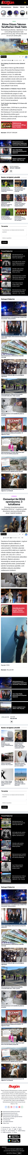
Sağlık (15, 1129)
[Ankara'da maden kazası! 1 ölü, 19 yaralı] (7, 756)
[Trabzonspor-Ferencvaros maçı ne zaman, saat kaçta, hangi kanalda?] (21, 197)
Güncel (22, 7)
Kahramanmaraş (6, 7)
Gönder (4, 242)
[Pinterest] (11, 1107)
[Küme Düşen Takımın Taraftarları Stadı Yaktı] (14, 47)
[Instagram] (14, 1107)
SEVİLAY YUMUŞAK (7, 60)
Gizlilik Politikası (21, 1130)
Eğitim (20, 1129)
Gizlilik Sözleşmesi (6, 1132)
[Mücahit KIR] (5, 717)
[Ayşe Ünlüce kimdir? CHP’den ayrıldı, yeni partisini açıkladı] (21, 756)
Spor (14, 21)
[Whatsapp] (22, 1107)
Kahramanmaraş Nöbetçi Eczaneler (11, 1111)
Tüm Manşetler (6, 1119)
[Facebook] (6, 1107)
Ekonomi (4, 1129)
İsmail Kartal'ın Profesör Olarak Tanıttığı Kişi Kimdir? (6, 218)
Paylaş (4, 56)
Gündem (15, 7)
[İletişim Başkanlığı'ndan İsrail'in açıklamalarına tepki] (7, 736)
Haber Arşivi (6, 1123)
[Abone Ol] (26, 57)
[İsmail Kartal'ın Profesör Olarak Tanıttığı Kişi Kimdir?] (7, 212)
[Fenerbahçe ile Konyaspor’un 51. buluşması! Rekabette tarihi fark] (7, 183)
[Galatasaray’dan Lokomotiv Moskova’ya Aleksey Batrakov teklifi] (7, 197)
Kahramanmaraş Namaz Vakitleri (10, 1115)
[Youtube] (19, 1107)
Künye (3, 1130)
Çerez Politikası (11, 1130)
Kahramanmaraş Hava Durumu (10, 1113)
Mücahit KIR (7, 537)
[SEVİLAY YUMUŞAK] (4, 169)
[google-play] (14, 1141)
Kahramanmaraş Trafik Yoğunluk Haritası (12, 1116)
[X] (8, 1107)
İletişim (15, 1132)
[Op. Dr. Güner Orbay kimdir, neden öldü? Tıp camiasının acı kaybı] (7, 774)
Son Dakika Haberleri (8, 1121)
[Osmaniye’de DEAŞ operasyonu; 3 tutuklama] (14, 524)
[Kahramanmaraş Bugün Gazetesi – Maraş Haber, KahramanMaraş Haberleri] (7, 2)
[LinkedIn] (16, 1107)
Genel (13, 1127)
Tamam (19, 1153)
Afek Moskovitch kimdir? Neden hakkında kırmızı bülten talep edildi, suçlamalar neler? (20, 745)
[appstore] (14, 1136)
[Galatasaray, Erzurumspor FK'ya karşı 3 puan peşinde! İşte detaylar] (21, 212)
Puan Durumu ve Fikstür (8, 1118)
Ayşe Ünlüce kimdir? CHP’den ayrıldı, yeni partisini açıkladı (20, 764)
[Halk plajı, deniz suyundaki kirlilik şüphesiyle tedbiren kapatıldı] (21, 774)
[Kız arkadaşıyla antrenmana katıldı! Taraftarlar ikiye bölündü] (21, 183)
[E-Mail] (11, 171)
